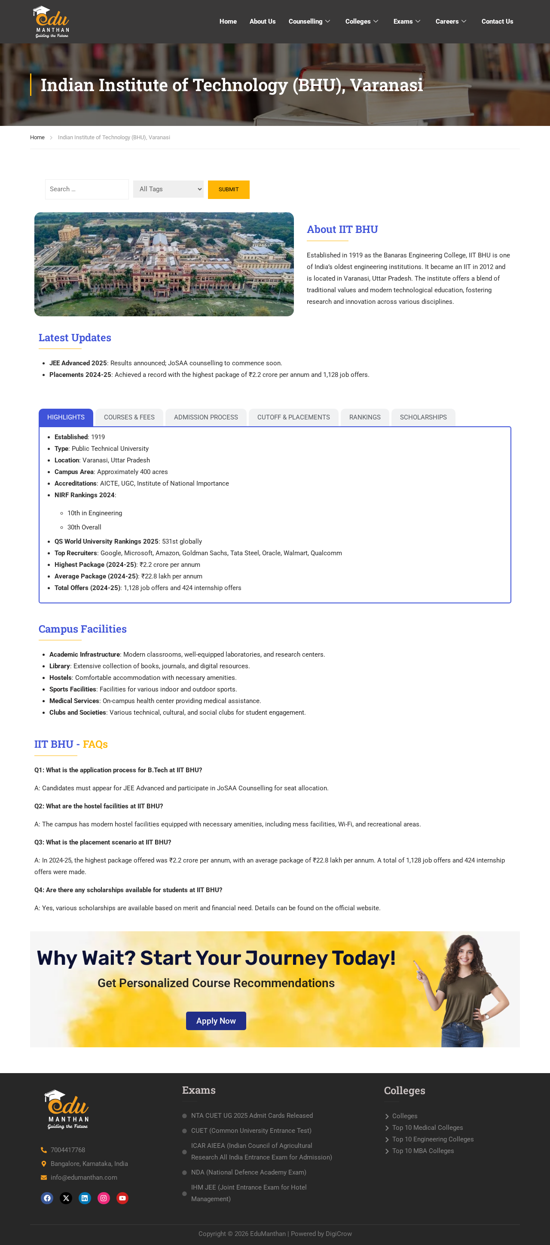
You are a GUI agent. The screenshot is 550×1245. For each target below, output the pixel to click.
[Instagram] (104, 1198)
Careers (447, 21)
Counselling (306, 21)
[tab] (66, 417)
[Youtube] (122, 1198)
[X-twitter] (66, 1198)
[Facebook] (47, 1198)
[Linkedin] (85, 1198)
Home (228, 21)
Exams (403, 21)
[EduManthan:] (51, 21)
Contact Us (497, 21)
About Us (263, 21)
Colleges (358, 21)
